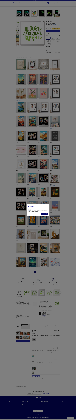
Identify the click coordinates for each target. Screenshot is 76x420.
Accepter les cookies (44, 213)
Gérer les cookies (37, 213)
